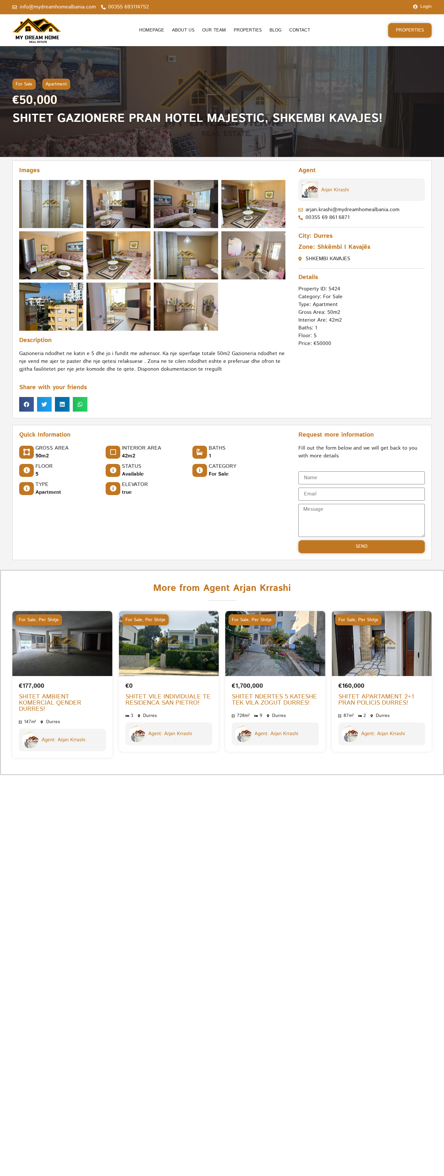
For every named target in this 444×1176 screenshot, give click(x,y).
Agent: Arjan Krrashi (63, 739)
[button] (26, 404)
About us (183, 30)
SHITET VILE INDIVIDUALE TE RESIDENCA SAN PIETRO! (168, 699)
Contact (299, 30)
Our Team (214, 30)
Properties (248, 30)
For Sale (24, 84)
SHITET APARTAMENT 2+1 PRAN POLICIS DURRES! (376, 699)
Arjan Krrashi (335, 189)
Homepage (151, 30)
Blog (275, 30)
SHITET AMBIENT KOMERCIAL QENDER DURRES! (50, 702)
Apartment (56, 84)
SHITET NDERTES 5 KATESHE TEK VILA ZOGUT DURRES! (274, 699)
